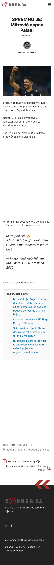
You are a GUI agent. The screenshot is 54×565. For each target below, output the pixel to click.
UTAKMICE (34, 449)
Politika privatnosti (14, 550)
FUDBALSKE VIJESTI (19, 445)
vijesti (45, 449)
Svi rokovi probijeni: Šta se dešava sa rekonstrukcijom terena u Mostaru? (29, 332)
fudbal (10, 449)
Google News (35, 547)
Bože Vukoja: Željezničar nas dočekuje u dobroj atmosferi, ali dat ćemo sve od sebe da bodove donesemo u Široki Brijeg (30, 307)
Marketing (20, 547)
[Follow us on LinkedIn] (11, 526)
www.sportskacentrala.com (19, 282)
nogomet (21, 449)
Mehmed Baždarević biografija (24, 461)
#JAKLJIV (13, 240)
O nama (9, 547)
